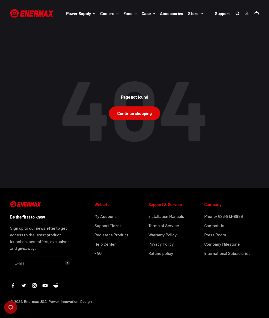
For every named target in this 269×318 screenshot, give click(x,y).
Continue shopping (134, 113)
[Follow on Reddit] (56, 285)
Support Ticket (107, 225)
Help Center (105, 243)
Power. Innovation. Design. (71, 301)
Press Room (215, 234)
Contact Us (214, 225)
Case (146, 13)
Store (193, 13)
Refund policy (160, 253)
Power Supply (78, 13)
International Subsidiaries (227, 253)
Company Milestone (222, 243)
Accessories (171, 13)
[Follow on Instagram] (34, 285)
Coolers (107, 13)
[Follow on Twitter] (23, 285)
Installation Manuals (166, 216)
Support (222, 13)
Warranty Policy (162, 234)
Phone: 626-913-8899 (223, 216)
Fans (128, 13)
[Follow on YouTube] (45, 285)
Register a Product (111, 234)
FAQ (98, 253)
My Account (105, 216)
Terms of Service (163, 225)
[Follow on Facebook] (13, 285)
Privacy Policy (161, 243)
